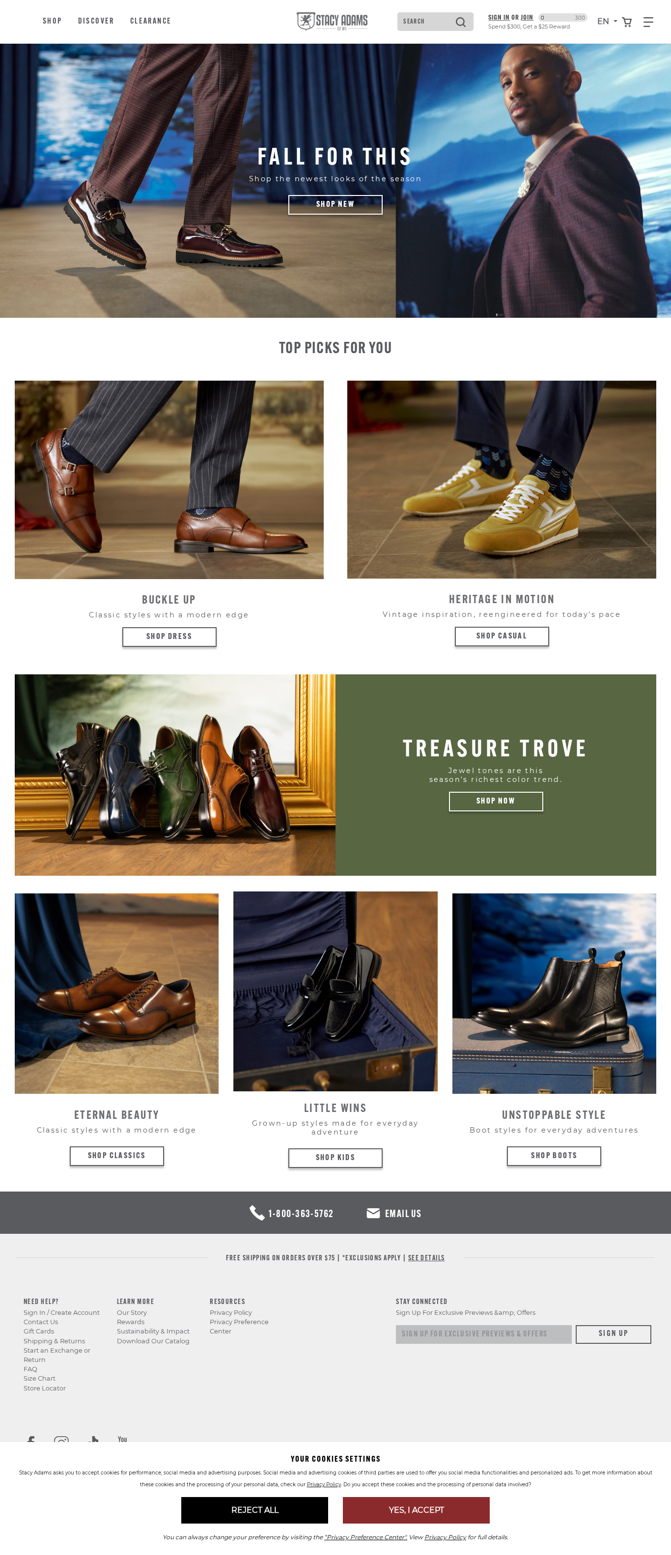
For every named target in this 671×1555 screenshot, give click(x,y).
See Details (426, 1258)
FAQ (30, 1369)
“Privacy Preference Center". (365, 1537)
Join (527, 17)
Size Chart (40, 1378)
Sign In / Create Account (62, 1312)
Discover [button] (96, 22)
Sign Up (614, 1334)
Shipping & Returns (54, 1341)
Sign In (499, 17)
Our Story (132, 1312)
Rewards (130, 1322)
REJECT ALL (255, 1510)
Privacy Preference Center (239, 1326)
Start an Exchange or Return (57, 1355)
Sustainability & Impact (153, 1331)
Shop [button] (52, 22)
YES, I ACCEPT (416, 1510)
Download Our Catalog (153, 1341)
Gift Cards (39, 1331)
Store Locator (45, 1388)
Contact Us (41, 1322)
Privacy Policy (231, 1312)
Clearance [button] (151, 22)
